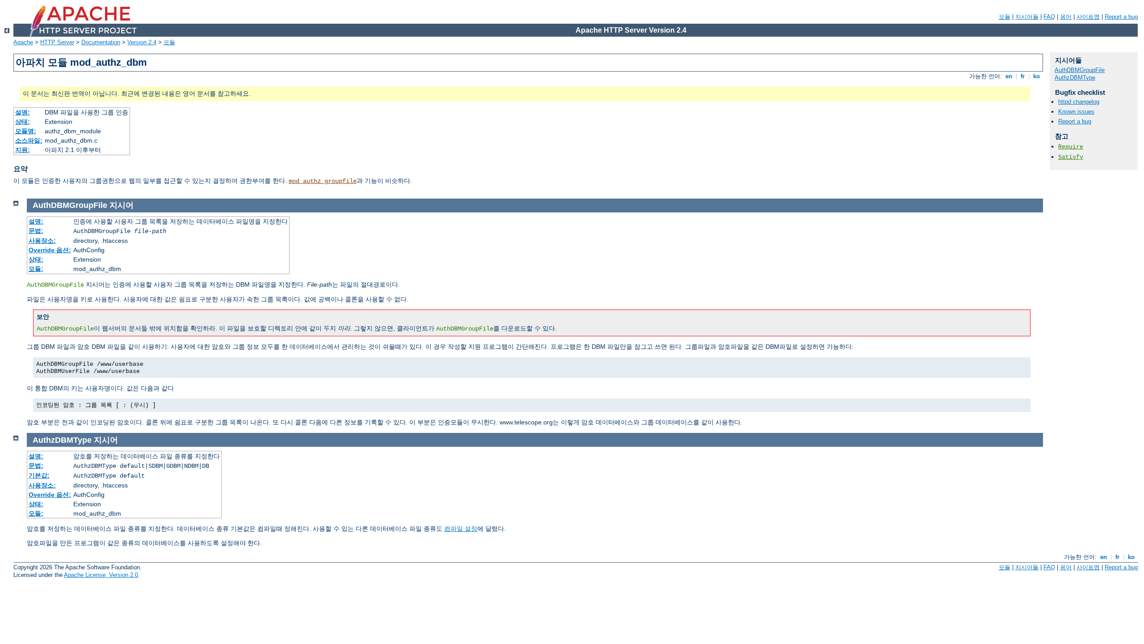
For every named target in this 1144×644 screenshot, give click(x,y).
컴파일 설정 (460, 528)
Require (1070, 147)
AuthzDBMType (1075, 77)
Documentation (100, 42)
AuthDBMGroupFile (1080, 70)
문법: (36, 230)
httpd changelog (1078, 101)
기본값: (39, 475)
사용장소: (42, 240)
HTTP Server (57, 42)
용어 (1066, 16)
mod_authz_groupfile (323, 181)
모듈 (1004, 16)
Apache (23, 42)
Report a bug (1121, 16)
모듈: (36, 268)
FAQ (1049, 16)
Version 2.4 (141, 42)
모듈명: (25, 131)
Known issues (1076, 111)
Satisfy (1070, 157)
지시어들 (1027, 16)
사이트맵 (1088, 16)
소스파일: (28, 140)
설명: (22, 112)
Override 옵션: (50, 250)
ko (1036, 76)
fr (1022, 76)
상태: (22, 121)
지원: (22, 149)
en (1009, 76)
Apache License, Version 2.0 (101, 575)
